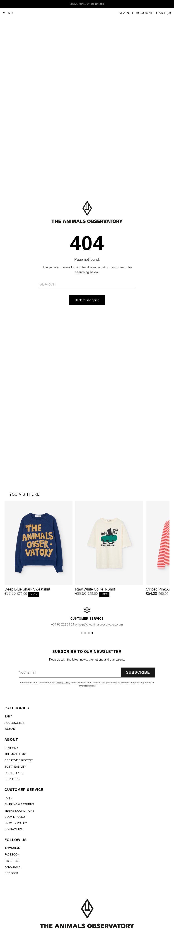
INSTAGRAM (12, 848)
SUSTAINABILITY (15, 766)
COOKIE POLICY (15, 816)
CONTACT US (13, 829)
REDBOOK (11, 873)
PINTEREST (12, 860)
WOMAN (10, 729)
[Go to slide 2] (85, 633)
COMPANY (11, 748)
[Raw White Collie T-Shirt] (109, 543)
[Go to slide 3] (89, 633)
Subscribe (138, 672)
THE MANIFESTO (15, 754)
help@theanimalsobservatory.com (100, 624)
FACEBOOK (12, 854)
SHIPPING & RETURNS (19, 804)
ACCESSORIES (14, 722)
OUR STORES (13, 773)
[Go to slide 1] (81, 633)
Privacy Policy (63, 682)
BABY (8, 716)
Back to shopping (87, 300)
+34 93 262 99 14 (62, 624)
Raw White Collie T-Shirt (95, 589)
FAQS (8, 798)
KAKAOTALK (12, 867)
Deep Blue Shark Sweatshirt (27, 589)
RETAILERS (12, 779)
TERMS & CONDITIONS (19, 810)
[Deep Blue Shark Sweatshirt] (38, 543)
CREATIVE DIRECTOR (19, 760)
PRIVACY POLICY (16, 823)
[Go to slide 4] (92, 633)
